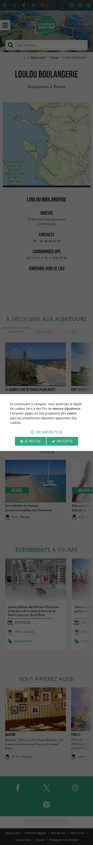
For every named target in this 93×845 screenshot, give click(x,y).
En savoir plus (49, 432)
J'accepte (65, 441)
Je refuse (33, 441)
